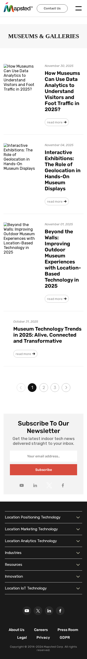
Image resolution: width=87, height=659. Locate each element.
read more (55, 122)
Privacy (43, 637)
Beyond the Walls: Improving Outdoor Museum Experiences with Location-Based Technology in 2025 (63, 258)
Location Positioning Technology (32, 517)
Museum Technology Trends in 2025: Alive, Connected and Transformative (47, 335)
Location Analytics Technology (31, 541)
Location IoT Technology (26, 588)
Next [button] (66, 387)
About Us (16, 630)
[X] (38, 610)
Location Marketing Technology (31, 529)
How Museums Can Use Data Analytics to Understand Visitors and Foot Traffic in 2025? (62, 91)
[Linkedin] (49, 610)
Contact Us (52, 8)
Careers (41, 630)
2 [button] (44, 387)
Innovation (14, 576)
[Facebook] (60, 610)
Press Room (68, 630)
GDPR (65, 637)
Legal (22, 637)
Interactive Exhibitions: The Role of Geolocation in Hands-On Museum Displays (62, 170)
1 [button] (32, 387)
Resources (13, 564)
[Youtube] (26, 610)
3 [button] (55, 387)
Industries (13, 553)
